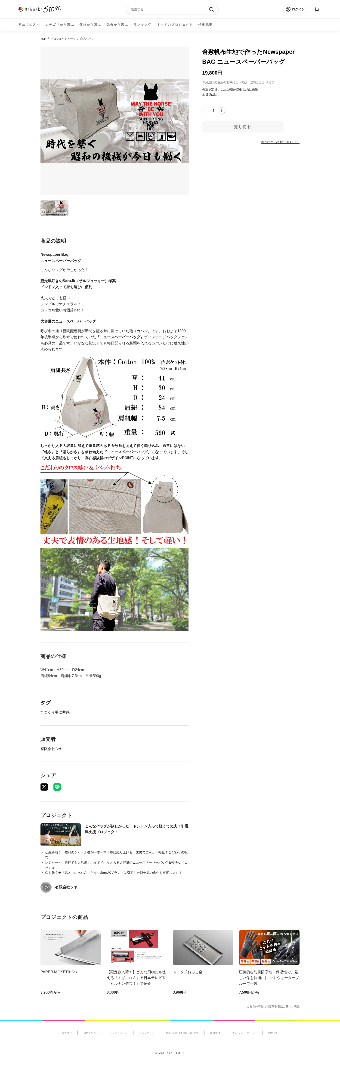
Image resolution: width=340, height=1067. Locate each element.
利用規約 (273, 1032)
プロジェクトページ (63, 38)
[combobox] (170, 9)
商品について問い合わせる (280, 142)
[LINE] (57, 787)
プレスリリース (119, 1032)
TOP (43, 38)
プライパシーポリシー (244, 1032)
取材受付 (215, 1032)
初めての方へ (29, 24)
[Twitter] (44, 787)
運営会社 (67, 1032)
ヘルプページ (146, 1032)
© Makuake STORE (170, 1053)
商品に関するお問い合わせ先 (182, 1032)
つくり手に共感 (57, 712)
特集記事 (205, 24)
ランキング (143, 24)
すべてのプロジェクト (175, 24)
